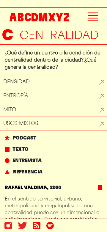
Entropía (15, 95)
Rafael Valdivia (26, 187)
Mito (9, 109)
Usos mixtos (20, 123)
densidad (16, 81)
